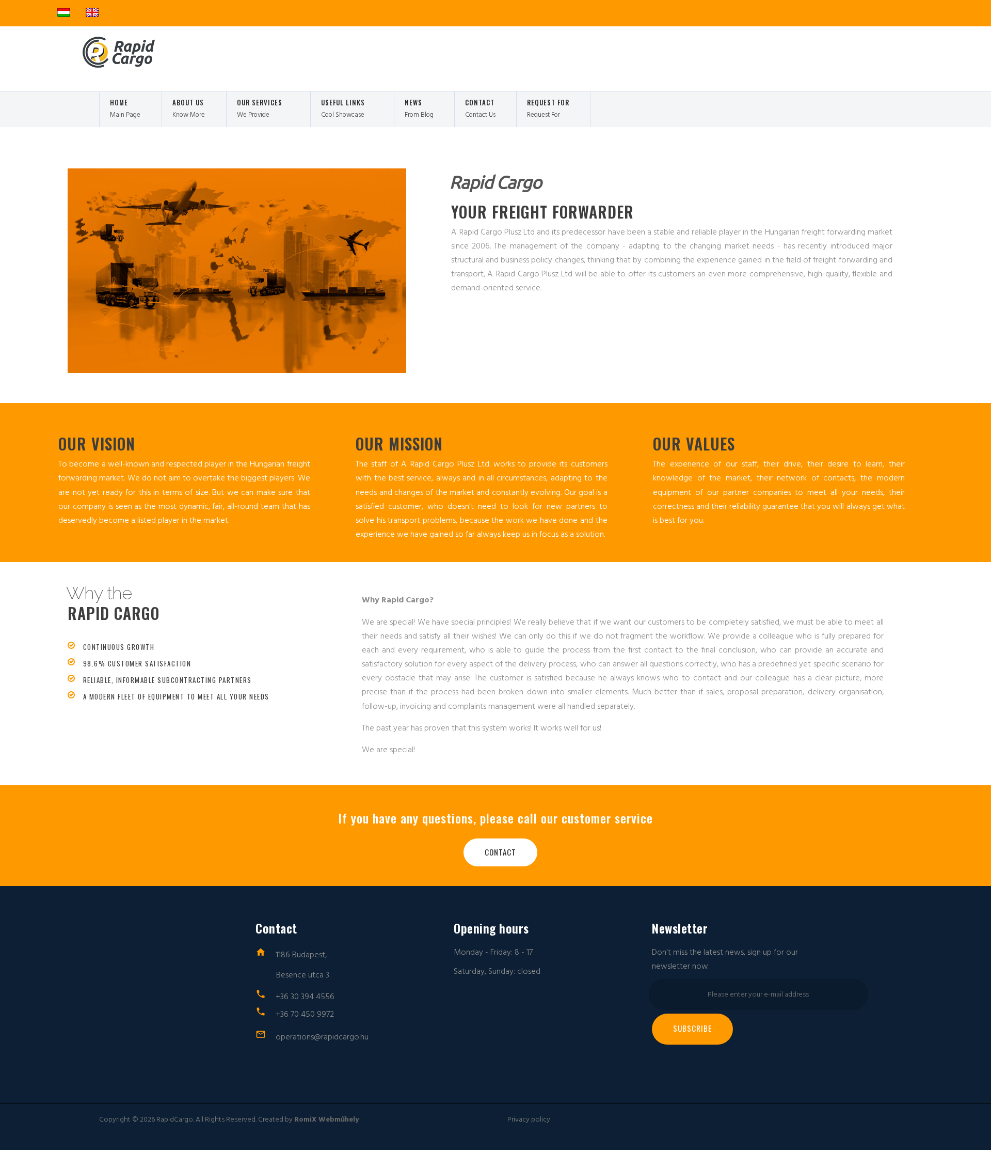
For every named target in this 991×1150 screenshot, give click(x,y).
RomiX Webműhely (326, 1119)
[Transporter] (106, 65)
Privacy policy (528, 1119)
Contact (500, 852)
